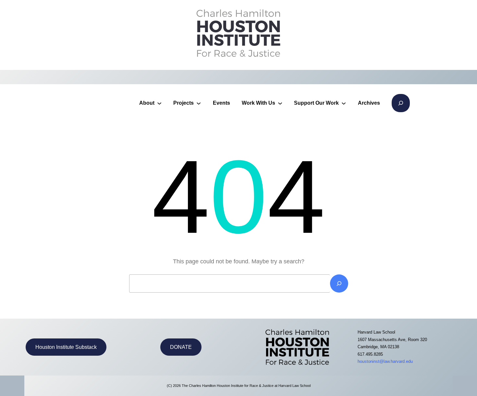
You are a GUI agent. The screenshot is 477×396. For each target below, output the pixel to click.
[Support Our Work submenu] (343, 103)
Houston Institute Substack (66, 347)
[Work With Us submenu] (280, 103)
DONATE (181, 347)
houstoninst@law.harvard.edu (385, 361)
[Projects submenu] (198, 103)
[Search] (339, 283)
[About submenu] (159, 103)
